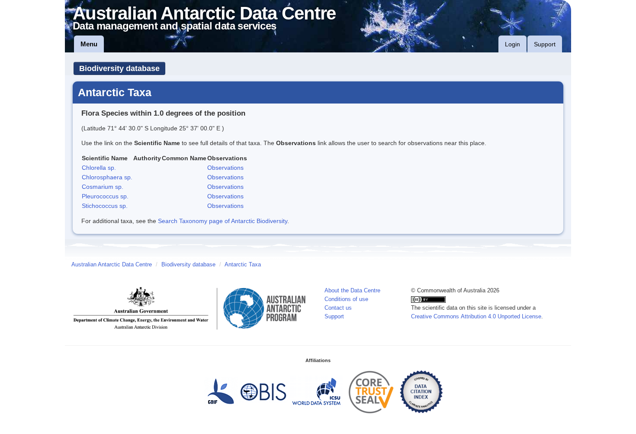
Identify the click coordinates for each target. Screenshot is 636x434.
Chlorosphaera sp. (107, 177)
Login (512, 44)
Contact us (338, 308)
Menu (88, 44)
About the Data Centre (352, 291)
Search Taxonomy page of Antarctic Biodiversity (222, 220)
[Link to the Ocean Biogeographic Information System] (263, 392)
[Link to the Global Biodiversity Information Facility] (221, 392)
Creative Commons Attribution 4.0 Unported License (476, 317)
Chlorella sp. (99, 167)
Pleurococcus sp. (105, 196)
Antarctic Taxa (243, 265)
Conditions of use (346, 299)
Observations (225, 167)
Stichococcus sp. (105, 205)
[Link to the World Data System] (316, 392)
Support (545, 44)
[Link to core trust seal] (371, 392)
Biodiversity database (119, 68)
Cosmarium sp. (102, 186)
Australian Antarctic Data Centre (111, 265)
